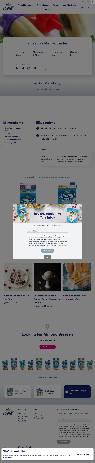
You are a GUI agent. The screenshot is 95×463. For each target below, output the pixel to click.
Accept (86, 454)
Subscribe (47, 250)
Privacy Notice (8, 457)
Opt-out (79, 454)
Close (47, 257)
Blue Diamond (40, 236)
